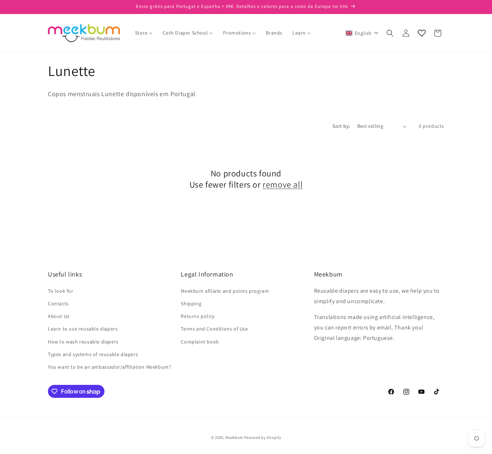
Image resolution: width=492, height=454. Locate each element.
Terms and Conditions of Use (214, 328)
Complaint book (200, 341)
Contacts (58, 303)
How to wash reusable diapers (83, 341)
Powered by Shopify (262, 437)
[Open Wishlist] (422, 33)
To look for (60, 291)
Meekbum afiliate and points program (225, 291)
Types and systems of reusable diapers (93, 354)
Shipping (191, 303)
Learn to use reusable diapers (82, 328)
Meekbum (234, 437)
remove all (283, 184)
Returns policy (197, 316)
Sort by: (341, 126)
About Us (59, 316)
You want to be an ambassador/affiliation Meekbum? (109, 367)
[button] (362, 33)
